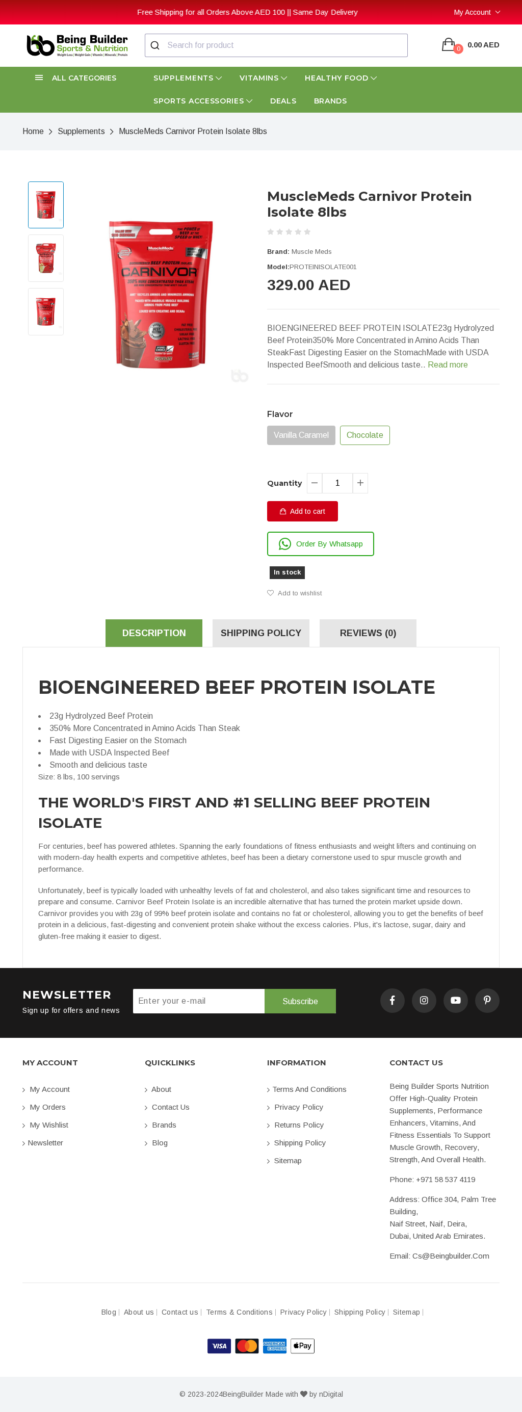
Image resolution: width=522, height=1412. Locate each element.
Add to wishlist (299, 593)
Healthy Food (338, 78)
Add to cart (307, 511)
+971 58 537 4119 (445, 1179)
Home (33, 131)
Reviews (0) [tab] (368, 633)
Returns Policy (298, 1124)
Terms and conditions (309, 1089)
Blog (159, 1142)
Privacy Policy (298, 1107)
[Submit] (156, 45)
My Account (472, 12)
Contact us (170, 1107)
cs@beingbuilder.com (450, 1255)
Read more (448, 364)
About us (139, 1312)
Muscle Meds (312, 251)
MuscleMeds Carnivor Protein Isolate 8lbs (193, 131)
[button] (77, 78)
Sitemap (287, 1160)
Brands (330, 101)
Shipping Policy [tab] (261, 633)
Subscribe (300, 1001)
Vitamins (260, 78)
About (160, 1089)
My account (49, 1089)
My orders (47, 1107)
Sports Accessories (199, 101)
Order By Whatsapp (329, 543)
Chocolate (365, 435)
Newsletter (45, 1142)
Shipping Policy (299, 1142)
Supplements (184, 78)
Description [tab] (154, 633)
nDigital (331, 1394)
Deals (283, 101)
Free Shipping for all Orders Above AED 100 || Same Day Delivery (133, 12)
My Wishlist (48, 1124)
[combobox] (276, 45)
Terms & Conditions (239, 1312)
